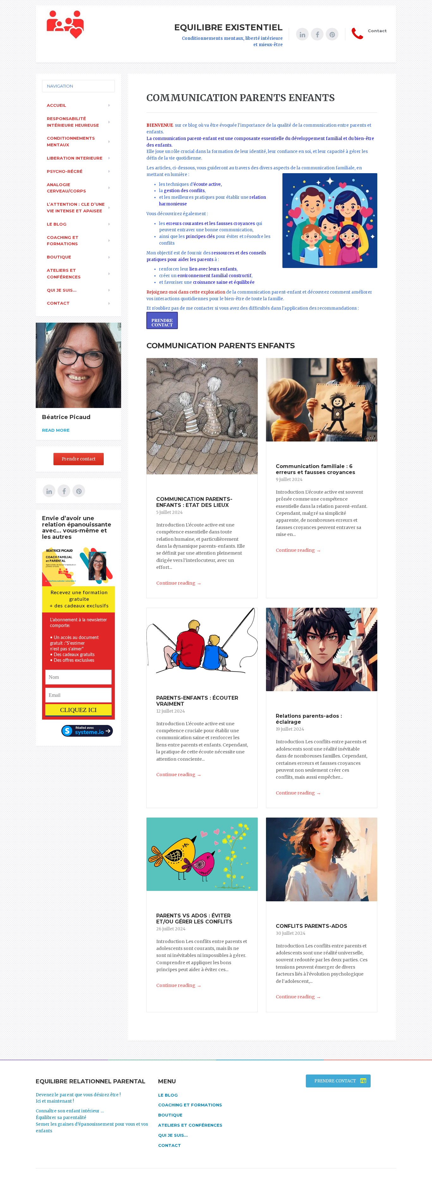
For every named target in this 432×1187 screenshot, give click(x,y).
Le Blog (56, 224)
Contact (58, 303)
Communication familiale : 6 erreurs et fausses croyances (315, 469)
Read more (56, 430)
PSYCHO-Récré (65, 171)
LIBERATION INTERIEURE (74, 158)
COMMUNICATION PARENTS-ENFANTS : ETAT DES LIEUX (194, 502)
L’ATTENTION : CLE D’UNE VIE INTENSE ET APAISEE (76, 207)
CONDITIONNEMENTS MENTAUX (71, 141)
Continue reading (178, 583)
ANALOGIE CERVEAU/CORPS (66, 188)
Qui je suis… (61, 290)
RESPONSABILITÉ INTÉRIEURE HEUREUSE (73, 122)
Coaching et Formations (62, 241)
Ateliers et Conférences (64, 273)
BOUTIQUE (59, 256)
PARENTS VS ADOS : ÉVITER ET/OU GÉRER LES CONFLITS (194, 919)
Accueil (56, 105)
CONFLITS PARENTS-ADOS (311, 926)
